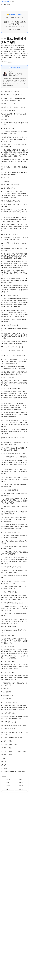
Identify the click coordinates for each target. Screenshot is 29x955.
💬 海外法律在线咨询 (14, 67)
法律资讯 (21, 782)
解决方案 (21, 785)
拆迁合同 (3, 765)
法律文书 (8, 785)
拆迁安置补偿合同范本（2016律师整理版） (13, 772)
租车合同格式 (5, 768)
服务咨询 (8, 789)
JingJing (10, 61)
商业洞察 (21, 789)
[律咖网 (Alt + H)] (9, 1)
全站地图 (6, 4)
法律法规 (8, 779)
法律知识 (8, 782)
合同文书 (21, 779)
